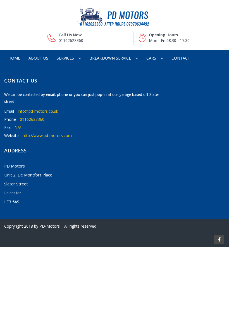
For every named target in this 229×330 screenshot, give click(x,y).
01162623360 (32, 119)
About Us (38, 58)
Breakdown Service (110, 58)
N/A (18, 127)
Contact (180, 58)
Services (65, 58)
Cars (151, 58)
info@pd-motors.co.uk (38, 111)
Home (14, 58)
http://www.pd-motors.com (47, 135)
